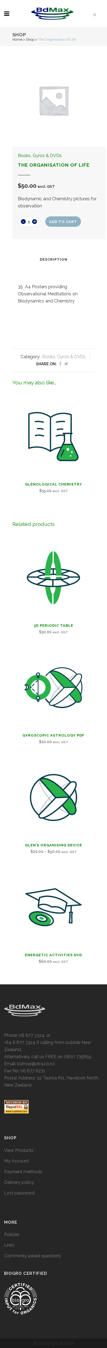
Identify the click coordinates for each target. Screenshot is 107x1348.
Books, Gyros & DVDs (40, 155)
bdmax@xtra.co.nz (36, 1063)
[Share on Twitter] (66, 363)
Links (9, 1245)
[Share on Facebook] (60, 363)
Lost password (19, 1193)
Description (53, 259)
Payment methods (23, 1171)
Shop (30, 39)
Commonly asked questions (32, 1255)
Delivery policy (19, 1182)
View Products (18, 1150)
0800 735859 (77, 1056)
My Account (16, 1161)
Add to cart (63, 222)
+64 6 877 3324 (19, 1042)
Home (17, 39)
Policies (11, 1234)
